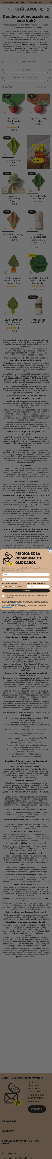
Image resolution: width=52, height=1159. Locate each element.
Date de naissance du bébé (36, 583)
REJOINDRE (26, 591)
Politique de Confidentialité (14, 604)
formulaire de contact (7, 607)
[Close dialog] (49, 550)
